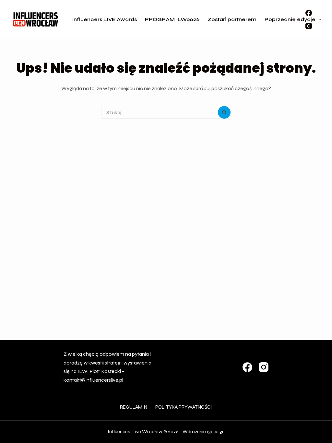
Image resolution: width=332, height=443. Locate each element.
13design (216, 432)
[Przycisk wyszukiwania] (224, 112)
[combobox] (159, 112)
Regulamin (133, 407)
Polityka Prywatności (183, 407)
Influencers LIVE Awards (104, 19)
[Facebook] (308, 13)
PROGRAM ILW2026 (172, 19)
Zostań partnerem (232, 19)
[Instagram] (308, 26)
